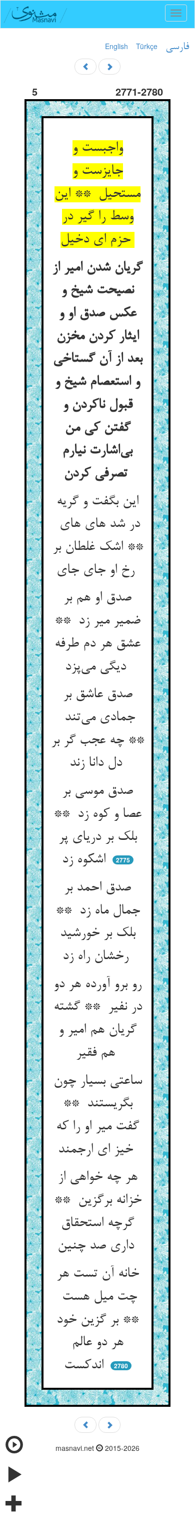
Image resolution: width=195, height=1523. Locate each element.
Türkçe (147, 46)
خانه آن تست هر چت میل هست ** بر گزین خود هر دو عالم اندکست (97, 1320)
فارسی (177, 47)
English (116, 46)
